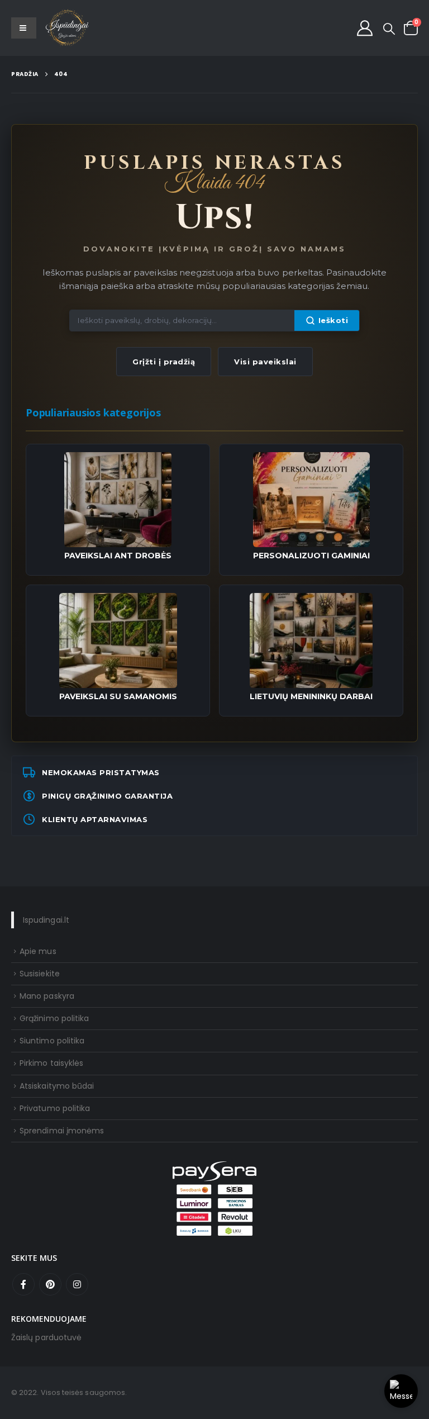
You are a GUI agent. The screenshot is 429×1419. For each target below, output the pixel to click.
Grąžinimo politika (54, 1018)
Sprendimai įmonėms (62, 1130)
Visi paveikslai (265, 361)
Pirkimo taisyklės (51, 1063)
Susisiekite (40, 973)
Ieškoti (333, 320)
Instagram (77, 1284)
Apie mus (38, 951)
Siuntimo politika (52, 1040)
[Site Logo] (67, 28)
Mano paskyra (47, 996)
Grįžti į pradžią (163, 361)
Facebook (23, 1284)
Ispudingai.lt (46, 920)
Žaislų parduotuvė (46, 1337)
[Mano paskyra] (364, 28)
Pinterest (50, 1284)
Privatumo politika (55, 1108)
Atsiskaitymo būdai (57, 1085)
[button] (389, 29)
